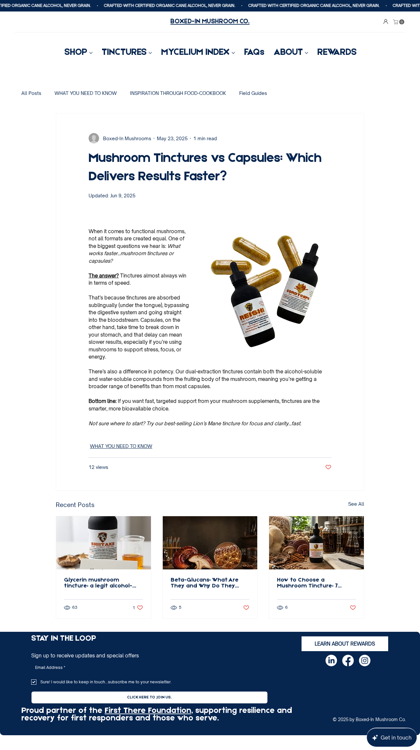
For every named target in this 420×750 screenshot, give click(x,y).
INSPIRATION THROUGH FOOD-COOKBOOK (178, 93)
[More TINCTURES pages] (150, 53)
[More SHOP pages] (91, 53)
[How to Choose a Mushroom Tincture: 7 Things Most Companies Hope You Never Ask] (316, 542)
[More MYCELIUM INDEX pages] (233, 53)
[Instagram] (364, 660)
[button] (399, 21)
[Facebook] (348, 660)
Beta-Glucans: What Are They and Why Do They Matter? (205, 583)
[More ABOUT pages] (306, 53)
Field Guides (253, 93)
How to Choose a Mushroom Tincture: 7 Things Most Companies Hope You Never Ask (311, 583)
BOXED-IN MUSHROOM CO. (209, 21)
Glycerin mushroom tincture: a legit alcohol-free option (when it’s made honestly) (98, 583)
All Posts (31, 93)
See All (356, 504)
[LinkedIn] (331, 660)
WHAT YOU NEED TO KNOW (85, 93)
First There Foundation (148, 711)
